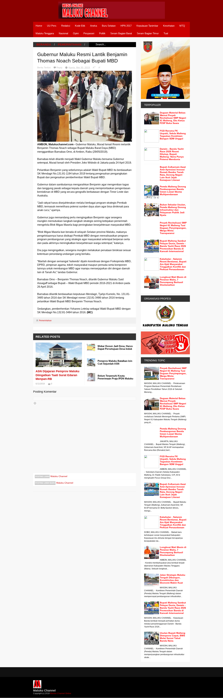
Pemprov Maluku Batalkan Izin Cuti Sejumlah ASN (115, 362)
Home (39, 25)
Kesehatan (169, 25)
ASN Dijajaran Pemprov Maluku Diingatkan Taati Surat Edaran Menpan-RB (57, 375)
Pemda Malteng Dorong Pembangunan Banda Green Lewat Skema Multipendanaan (173, 190)
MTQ (182, 25)
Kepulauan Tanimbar (147, 25)
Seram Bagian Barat (121, 33)
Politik (102, 33)
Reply (59, 67)
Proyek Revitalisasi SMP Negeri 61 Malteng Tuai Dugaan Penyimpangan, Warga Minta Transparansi (173, 227)
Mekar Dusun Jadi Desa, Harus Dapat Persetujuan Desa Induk (115, 347)
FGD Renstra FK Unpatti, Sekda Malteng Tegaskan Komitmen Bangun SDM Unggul (173, 134)
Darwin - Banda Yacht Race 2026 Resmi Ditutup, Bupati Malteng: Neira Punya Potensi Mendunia (172, 154)
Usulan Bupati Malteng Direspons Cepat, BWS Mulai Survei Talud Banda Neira (172, 637)
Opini (76, 33)
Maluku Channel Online (60, 693)
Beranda (43, 44)
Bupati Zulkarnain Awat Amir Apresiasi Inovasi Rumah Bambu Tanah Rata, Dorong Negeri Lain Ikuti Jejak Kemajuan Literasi (173, 173)
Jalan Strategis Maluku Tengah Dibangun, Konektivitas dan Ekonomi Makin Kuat (172, 579)
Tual (166, 33)
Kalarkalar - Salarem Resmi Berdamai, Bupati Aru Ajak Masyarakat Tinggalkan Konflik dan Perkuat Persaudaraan (173, 264)
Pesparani (88, 33)
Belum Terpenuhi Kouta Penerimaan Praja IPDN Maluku (115, 377)
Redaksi (65, 25)
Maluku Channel (58, 476)
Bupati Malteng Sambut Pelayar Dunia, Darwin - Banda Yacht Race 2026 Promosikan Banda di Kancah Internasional (173, 246)
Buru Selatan (109, 25)
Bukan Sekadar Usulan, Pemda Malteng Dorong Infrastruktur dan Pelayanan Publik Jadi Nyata (173, 209)
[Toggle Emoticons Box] (35, 403)
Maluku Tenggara (45, 33)
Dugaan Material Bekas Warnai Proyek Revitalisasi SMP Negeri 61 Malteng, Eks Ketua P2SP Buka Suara (173, 117)
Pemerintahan (69, 44)
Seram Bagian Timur (148, 33)
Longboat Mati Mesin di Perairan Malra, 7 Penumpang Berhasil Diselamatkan (173, 281)
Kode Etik (80, 25)
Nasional (63, 33)
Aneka (93, 25)
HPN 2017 (126, 25)
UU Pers (51, 25)
